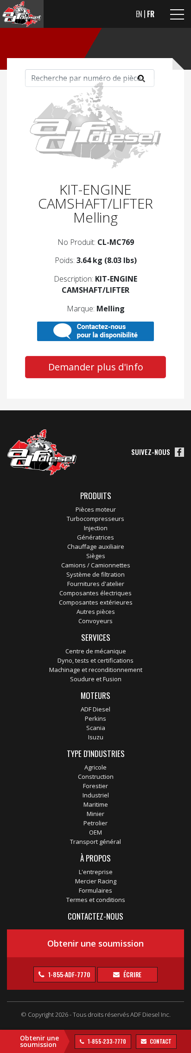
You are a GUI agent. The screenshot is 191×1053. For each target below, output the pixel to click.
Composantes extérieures (96, 602)
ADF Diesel (95, 709)
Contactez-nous (95, 916)
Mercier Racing (95, 881)
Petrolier (95, 823)
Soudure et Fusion (95, 679)
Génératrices (95, 537)
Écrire (131, 974)
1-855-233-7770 (106, 1041)
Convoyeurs (95, 621)
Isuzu (95, 737)
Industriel (96, 795)
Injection (96, 528)
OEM (95, 832)
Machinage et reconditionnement (95, 669)
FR (150, 14)
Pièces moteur (96, 509)
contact (160, 1041)
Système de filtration (95, 574)
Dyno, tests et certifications (95, 660)
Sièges (95, 556)
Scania (95, 728)
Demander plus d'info (95, 367)
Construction (96, 776)
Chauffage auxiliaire (95, 546)
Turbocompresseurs (95, 518)
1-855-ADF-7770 (68, 974)
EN (139, 14)
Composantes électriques (95, 593)
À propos (95, 858)
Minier (95, 813)
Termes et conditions (95, 899)
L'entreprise (96, 872)
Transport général (95, 841)
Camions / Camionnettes (95, 565)
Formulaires (95, 890)
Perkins (95, 718)
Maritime (95, 804)
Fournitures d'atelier (95, 583)
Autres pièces (95, 611)
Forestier (95, 786)
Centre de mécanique (95, 651)
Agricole (95, 767)
